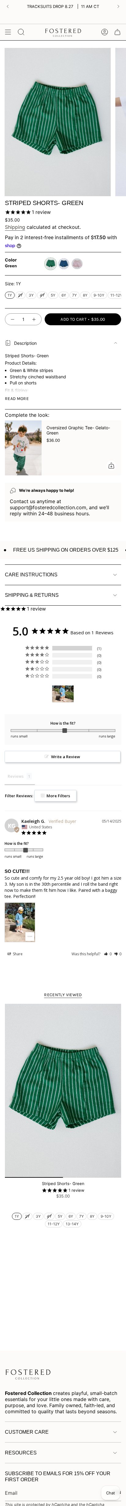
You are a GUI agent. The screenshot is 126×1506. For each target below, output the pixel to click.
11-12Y (116, 294)
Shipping (15, 227)
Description (25, 343)
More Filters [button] (58, 795)
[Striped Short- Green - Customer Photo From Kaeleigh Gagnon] (63, 694)
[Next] (118, 6)
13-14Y (72, 1223)
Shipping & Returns (32, 595)
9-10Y (99, 294)
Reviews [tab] (16, 776)
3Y (31, 294)
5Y (53, 294)
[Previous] (7, 6)
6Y (64, 294)
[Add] (111, 465)
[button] (107, 954)
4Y (42, 294)
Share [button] (17, 954)
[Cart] (117, 32)
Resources (21, 1452)
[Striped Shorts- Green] (63, 1091)
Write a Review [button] (65, 756)
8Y (85, 294)
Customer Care (27, 1432)
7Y (74, 294)
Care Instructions (31, 574)
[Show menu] (8, 32)
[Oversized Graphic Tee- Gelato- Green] (23, 447)
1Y (9, 294)
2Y (20, 294)
